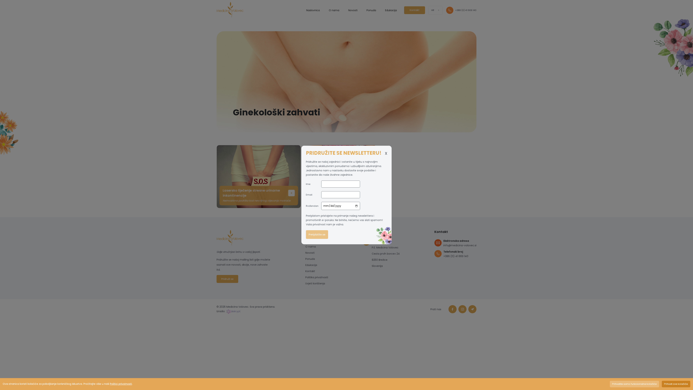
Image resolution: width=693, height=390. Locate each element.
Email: (309, 194)
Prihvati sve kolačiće (676, 384)
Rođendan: (312, 206)
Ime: (308, 184)
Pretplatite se (317, 234)
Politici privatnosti (121, 384)
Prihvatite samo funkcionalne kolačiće (634, 384)
